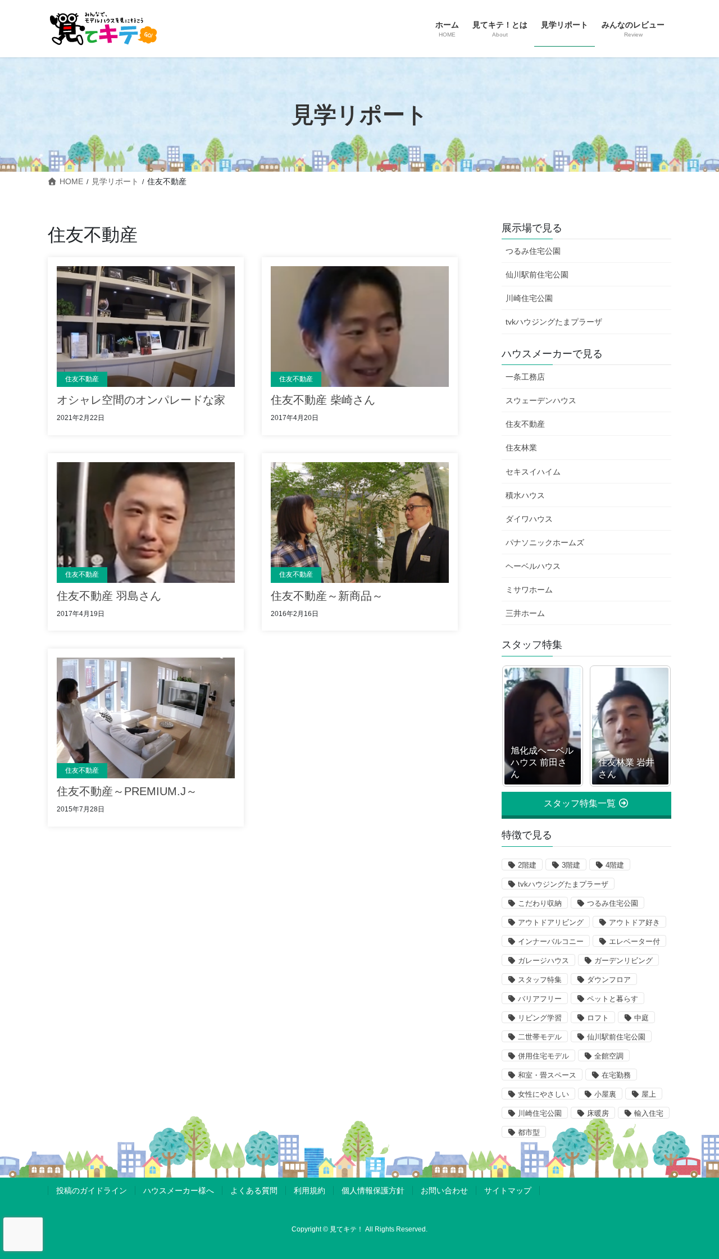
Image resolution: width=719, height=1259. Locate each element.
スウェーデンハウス (541, 400)
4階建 (615, 865)
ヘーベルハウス (533, 566)
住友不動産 (82, 379)
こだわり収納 (540, 903)
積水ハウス (525, 495)
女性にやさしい (543, 1094)
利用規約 (309, 1190)
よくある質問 (253, 1190)
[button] (586, 803)
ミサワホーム (529, 589)
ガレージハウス (543, 960)
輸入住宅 (648, 1113)
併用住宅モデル (543, 1056)
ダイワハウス (529, 518)
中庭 (641, 1018)
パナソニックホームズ (545, 542)
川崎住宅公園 (529, 298)
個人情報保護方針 (373, 1190)
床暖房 (598, 1113)
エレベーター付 (634, 941)
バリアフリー (540, 999)
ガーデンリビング (623, 960)
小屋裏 (605, 1094)
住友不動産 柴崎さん (323, 400)
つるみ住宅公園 (533, 251)
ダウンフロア (609, 979)
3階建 (571, 865)
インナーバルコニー (551, 941)
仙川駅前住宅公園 (537, 274)
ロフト (598, 1018)
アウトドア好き (634, 922)
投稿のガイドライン (91, 1190)
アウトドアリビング (551, 922)
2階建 (527, 865)
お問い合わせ (444, 1190)
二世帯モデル (540, 1037)
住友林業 (521, 447)
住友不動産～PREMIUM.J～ (127, 791)
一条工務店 (525, 376)
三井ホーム (525, 613)
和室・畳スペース (547, 1075)
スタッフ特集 (540, 979)
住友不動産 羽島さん (109, 596)
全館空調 (609, 1056)
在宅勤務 (616, 1075)
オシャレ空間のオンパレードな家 (141, 400)
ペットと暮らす (612, 999)
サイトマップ (507, 1190)
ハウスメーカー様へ (178, 1190)
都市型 (529, 1132)
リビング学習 (540, 1018)
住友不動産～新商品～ (327, 596)
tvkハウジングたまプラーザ (554, 321)
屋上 (648, 1094)
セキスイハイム (533, 471)
